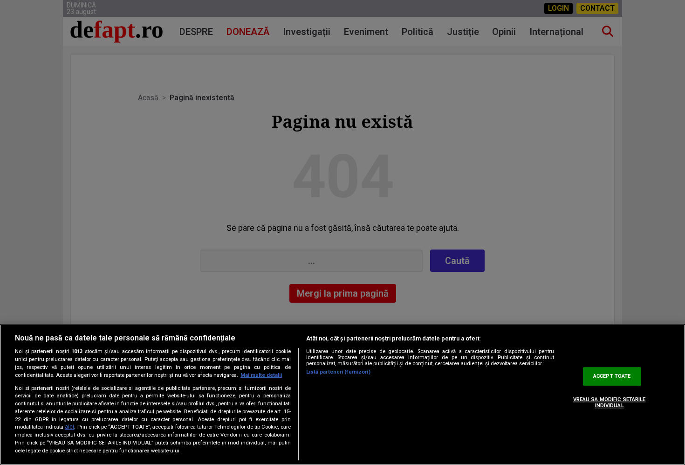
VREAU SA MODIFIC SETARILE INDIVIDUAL (609, 402)
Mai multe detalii (261, 375)
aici (69, 427)
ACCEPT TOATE (611, 376)
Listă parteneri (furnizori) (338, 372)
